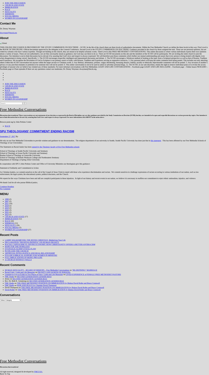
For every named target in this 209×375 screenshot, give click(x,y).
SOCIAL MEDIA (12, 16)
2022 (7, 212)
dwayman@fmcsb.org (8, 33)
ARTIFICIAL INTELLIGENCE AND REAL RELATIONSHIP (30, 253)
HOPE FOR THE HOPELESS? (17, 247)
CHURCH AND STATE (14, 5)
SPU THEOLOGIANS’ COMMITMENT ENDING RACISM (37, 131)
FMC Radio (9, 277)
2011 (7, 204)
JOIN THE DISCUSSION (15, 3)
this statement (156, 141)
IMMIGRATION (11, 7)
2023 (7, 214)
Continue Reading (7, 187)
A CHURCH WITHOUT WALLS (18, 260)
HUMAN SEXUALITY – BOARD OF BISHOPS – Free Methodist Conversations (37, 270)
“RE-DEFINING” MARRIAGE (84, 270)
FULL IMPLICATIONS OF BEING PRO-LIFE (23, 257)
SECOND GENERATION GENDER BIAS (34, 277)
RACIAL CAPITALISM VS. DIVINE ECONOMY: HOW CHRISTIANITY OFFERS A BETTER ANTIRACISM (50, 244)
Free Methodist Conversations (23, 109)
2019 (7, 208)
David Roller (10, 290)
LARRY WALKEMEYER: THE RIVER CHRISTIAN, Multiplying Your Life (35, 240)
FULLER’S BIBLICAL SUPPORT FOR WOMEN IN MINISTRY (31, 255)
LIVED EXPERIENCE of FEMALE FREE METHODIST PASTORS (93, 274)
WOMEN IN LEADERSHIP (16, 18)
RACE (7, 9)
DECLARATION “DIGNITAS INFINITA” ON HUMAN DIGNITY (32, 242)
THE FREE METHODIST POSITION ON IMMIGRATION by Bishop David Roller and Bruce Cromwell (58, 283)
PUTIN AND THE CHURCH (17, 251)
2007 (7, 201)
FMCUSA (38, 372)
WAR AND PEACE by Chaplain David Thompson (36, 285)
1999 (7, 199)
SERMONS (9, 14)
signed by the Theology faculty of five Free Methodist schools (55, 147)
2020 (7, 210)
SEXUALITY (10, 12)
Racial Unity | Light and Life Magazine (20, 272)
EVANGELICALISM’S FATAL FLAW (20, 249)
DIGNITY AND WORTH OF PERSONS (54, 272)
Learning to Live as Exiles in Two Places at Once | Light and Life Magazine (34, 274)
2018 (7, 206)
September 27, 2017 (7, 136)
